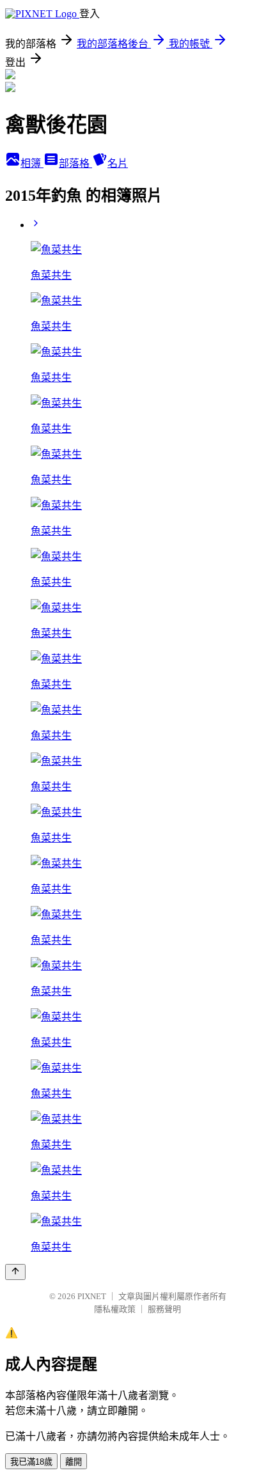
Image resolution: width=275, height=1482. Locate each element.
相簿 (31, 163)
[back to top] (15, 1272)
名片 (117, 163)
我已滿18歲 (31, 1462)
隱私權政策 (115, 1309)
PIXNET (91, 1296)
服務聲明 (164, 1309)
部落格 (75, 163)
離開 (73, 1462)
